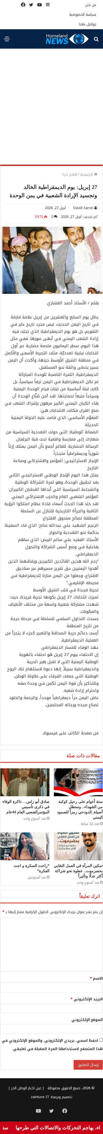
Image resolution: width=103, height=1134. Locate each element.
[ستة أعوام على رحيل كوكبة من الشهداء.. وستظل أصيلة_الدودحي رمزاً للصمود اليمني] (78, 782)
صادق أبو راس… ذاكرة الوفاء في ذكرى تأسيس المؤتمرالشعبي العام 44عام (25, 807)
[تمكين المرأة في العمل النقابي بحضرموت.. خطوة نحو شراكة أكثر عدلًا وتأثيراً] (78, 846)
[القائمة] (7, 41)
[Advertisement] (51, 108)
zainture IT (40, 1096)
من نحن (90, 4)
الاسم (96, 978)
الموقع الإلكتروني (87, 1019)
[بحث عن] (96, 41)
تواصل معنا (87, 24)
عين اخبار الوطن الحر (26, 1088)
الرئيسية (87, 174)
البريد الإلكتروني (87, 999)
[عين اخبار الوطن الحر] (67, 39)
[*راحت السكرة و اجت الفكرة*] (24, 846)
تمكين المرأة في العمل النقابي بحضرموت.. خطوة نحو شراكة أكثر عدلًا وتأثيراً (78, 871)
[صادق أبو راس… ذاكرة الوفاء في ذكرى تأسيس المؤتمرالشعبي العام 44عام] (24, 782)
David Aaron (83, 208)
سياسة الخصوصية (82, 14)
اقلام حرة (69, 174)
